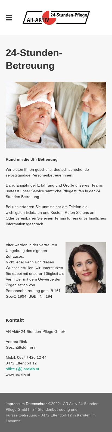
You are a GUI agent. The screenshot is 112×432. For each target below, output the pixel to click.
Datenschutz (36, 403)
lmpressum (15, 403)
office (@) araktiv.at (22, 369)
